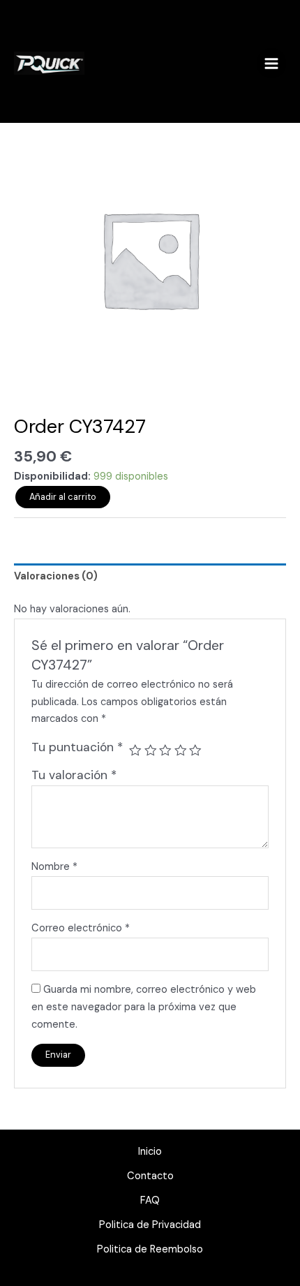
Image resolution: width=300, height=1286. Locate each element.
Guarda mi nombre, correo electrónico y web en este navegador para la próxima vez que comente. (143, 1007)
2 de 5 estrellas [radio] (150, 750)
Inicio (150, 1151)
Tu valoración (74, 775)
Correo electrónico (80, 928)
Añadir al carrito (62, 497)
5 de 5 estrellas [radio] (195, 750)
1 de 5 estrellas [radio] (135, 750)
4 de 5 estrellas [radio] (180, 750)
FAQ (150, 1200)
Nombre (54, 866)
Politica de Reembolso (150, 1249)
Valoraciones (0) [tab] (56, 576)
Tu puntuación (77, 747)
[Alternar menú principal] (271, 62)
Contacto (150, 1176)
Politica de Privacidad (150, 1225)
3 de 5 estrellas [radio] (165, 750)
